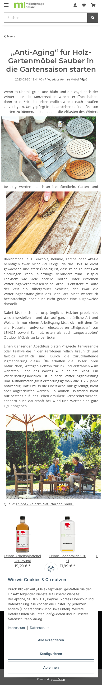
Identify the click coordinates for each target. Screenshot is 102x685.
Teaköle (19, 351)
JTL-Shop (59, 679)
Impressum (16, 628)
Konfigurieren (51, 654)
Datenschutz (40, 628)
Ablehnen (51, 667)
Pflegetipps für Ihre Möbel (62, 79)
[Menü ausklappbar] (6, 3)
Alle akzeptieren (51, 640)
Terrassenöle (88, 346)
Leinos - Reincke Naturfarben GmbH (45, 504)
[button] (75, 5)
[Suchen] (92, 18)
